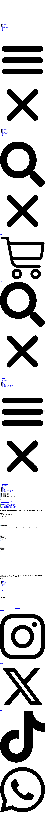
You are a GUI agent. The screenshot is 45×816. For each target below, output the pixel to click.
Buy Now (2, 537)
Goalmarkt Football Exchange (7, 33)
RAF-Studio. (17, 608)
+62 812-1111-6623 (8, 601)
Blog (3, 30)
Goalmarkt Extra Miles (6, 35)
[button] (22, 82)
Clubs (3, 26)
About (3, 31)
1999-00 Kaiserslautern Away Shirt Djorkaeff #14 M (10, 541)
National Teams (5, 27)
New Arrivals (4, 24)
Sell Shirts (4, 29)
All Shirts (4, 25)
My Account (4, 28)
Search (1, 187)
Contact (3, 32)
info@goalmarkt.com (6, 599)
